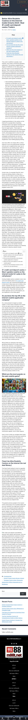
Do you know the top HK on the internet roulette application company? (14, 46)
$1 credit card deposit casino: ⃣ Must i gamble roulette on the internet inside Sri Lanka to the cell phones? (13, 255)
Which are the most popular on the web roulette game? (13, 262)
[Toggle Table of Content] (23, 251)
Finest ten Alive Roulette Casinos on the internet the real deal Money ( (14, 54)
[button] (26, 9)
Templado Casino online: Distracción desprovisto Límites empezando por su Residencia (12, 582)
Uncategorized (7, 576)
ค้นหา (3, 591)
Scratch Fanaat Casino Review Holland (14, 578)
